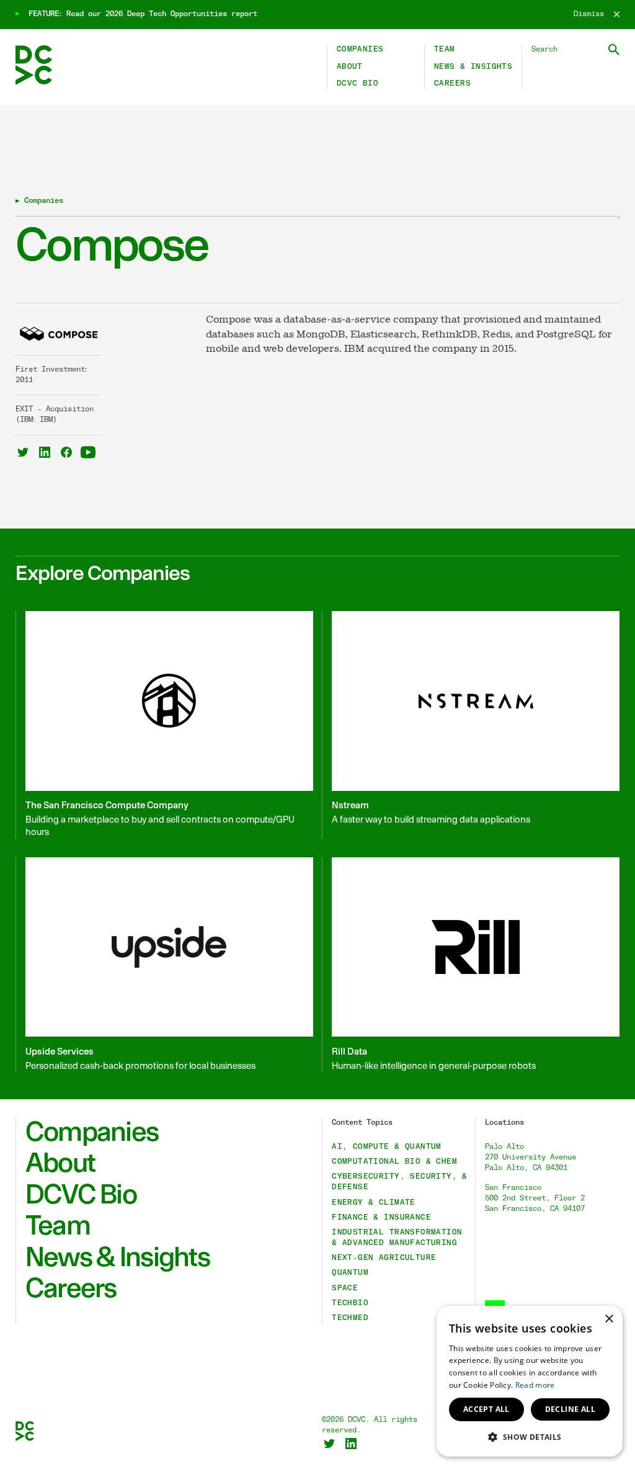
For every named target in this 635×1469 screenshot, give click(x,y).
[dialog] (530, 1381)
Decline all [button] (570, 1409)
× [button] (608, 1319)
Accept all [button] (486, 1409)
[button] (529, 1436)
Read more (535, 1385)
